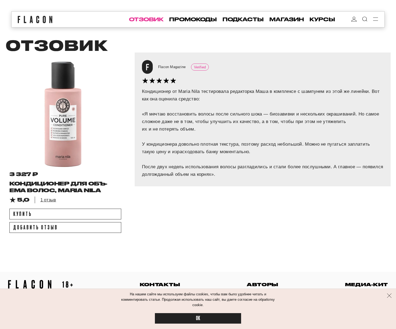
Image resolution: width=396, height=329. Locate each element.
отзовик (146, 19)
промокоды (193, 19)
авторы (262, 284)
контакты (160, 284)
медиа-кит (366, 284)
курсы (322, 19)
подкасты (243, 19)
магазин (286, 19)
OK (198, 318)
